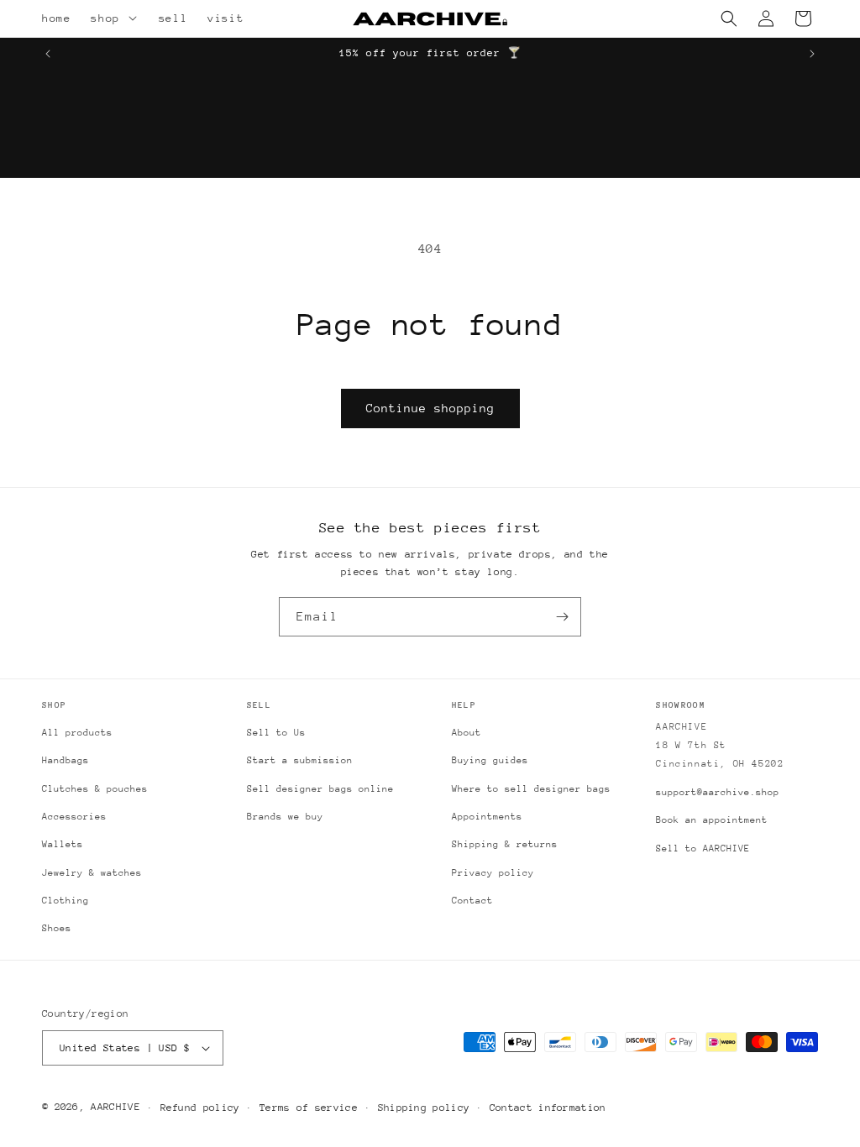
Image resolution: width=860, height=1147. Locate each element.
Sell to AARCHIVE (703, 848)
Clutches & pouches (95, 788)
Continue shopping (430, 408)
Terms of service (309, 1107)
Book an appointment (712, 819)
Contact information (548, 1107)
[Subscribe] (561, 616)
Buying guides (490, 760)
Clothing (65, 900)
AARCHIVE (115, 1107)
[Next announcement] (812, 54)
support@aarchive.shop (717, 792)
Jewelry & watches (92, 872)
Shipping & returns (505, 844)
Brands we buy (285, 816)
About (466, 732)
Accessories (74, 816)
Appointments (487, 816)
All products (77, 732)
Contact (472, 900)
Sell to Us (276, 732)
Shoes (56, 928)
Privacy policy (493, 872)
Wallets (62, 844)
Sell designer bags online (320, 788)
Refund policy (200, 1107)
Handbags (65, 760)
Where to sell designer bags (531, 788)
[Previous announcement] (47, 54)
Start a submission (300, 760)
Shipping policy (424, 1107)
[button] (135, 18)
